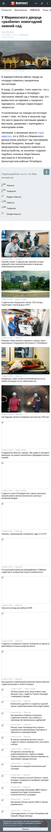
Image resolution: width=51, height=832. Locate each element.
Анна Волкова (7, 32)
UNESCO (35, 10)
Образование (20, 10)
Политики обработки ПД (12, 825)
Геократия (6, 10)
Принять (25, 829)
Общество (23, 35)
